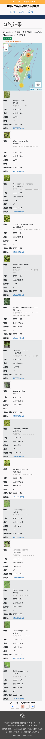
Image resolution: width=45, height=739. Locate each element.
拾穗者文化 (26, 735)
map (22, 66)
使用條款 (36, 732)
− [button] (6, 49)
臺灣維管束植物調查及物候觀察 (23, 6)
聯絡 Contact (30, 2)
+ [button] (6, 46)
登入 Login (16, 2)
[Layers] (38, 84)
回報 (12, 11)
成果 (21, 11)
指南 (30, 11)
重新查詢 (7, 38)
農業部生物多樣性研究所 (17, 726)
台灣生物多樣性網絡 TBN (20, 723)
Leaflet (32, 89)
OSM (40, 89)
